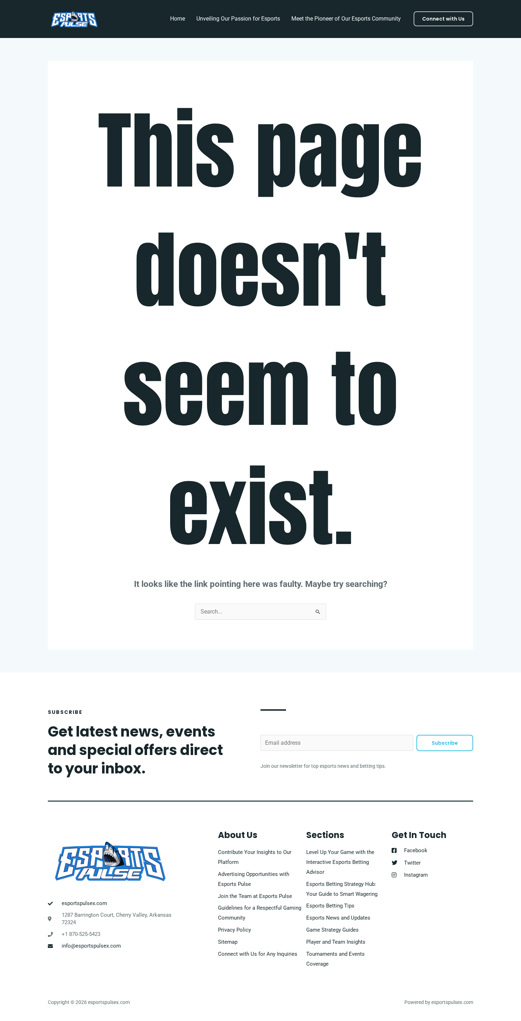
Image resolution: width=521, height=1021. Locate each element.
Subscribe (445, 743)
